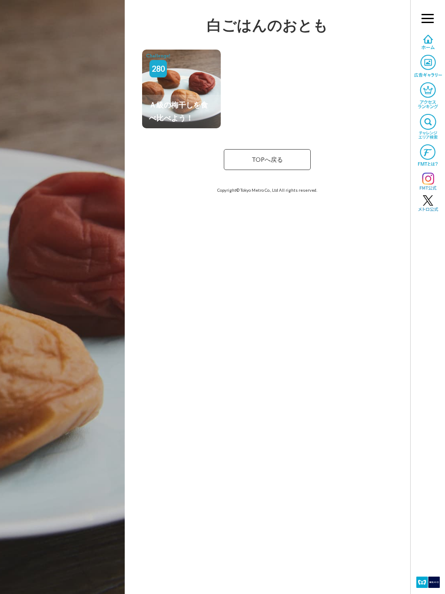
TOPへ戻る (267, 159)
